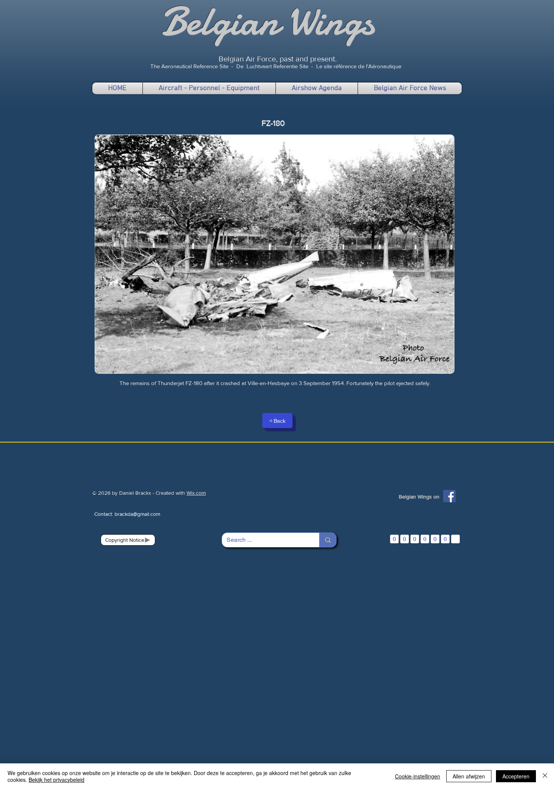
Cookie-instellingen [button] (417, 776)
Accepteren (516, 776)
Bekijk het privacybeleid (56, 779)
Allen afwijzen (469, 776)
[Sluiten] (544, 776)
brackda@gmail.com (137, 514)
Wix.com (196, 493)
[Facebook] (449, 496)
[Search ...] (327, 540)
